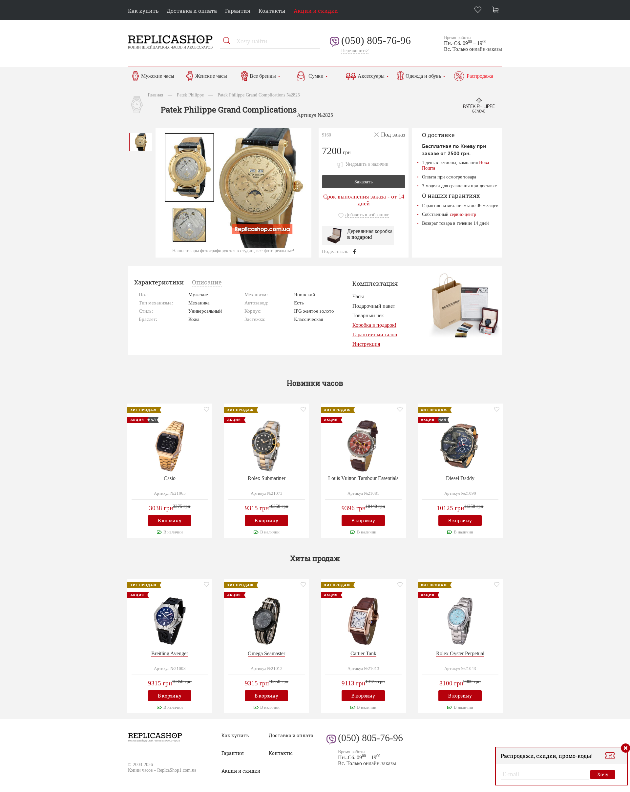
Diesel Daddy (460, 478)
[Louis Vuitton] (363, 445)
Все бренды (263, 76)
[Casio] (169, 445)
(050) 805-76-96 (376, 40)
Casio (170, 478)
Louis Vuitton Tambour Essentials (363, 478)
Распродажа (480, 76)
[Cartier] (363, 620)
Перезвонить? (354, 50)
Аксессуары (371, 76)
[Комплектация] (464, 305)
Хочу (602, 774)
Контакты (272, 10)
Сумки (316, 76)
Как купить (143, 10)
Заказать (363, 181)
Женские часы (211, 76)
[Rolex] (266, 445)
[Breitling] (169, 620)
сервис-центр (463, 214)
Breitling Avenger (169, 653)
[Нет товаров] (497, 11)
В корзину (169, 520)
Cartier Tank (363, 653)
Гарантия (237, 10)
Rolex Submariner (266, 478)
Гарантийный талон (374, 334)
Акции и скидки (316, 10)
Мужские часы (157, 76)
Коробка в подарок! (374, 325)
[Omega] (266, 620)
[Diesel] (460, 445)
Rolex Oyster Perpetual (460, 653)
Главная (155, 94)
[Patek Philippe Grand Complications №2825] (140, 141)
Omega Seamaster (266, 653)
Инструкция (366, 344)
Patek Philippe (190, 94)
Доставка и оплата (192, 10)
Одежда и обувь (423, 76)
